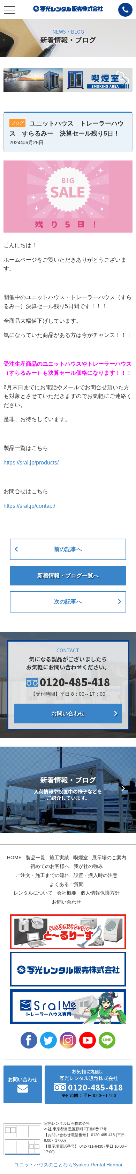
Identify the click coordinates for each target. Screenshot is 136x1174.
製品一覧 (35, 857)
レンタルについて (33, 893)
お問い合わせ (68, 713)
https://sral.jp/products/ (31, 463)
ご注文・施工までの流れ (42, 875)
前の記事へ (68, 549)
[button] (11, 81)
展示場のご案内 (109, 857)
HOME (14, 857)
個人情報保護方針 (100, 893)
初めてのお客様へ (49, 866)
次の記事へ (68, 602)
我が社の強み (88, 866)
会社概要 (66, 893)
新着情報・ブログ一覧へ (68, 576)
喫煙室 (80, 857)
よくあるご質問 (67, 884)
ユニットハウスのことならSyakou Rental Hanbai (68, 1164)
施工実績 (59, 857)
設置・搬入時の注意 (96, 875)
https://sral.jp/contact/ (29, 506)
